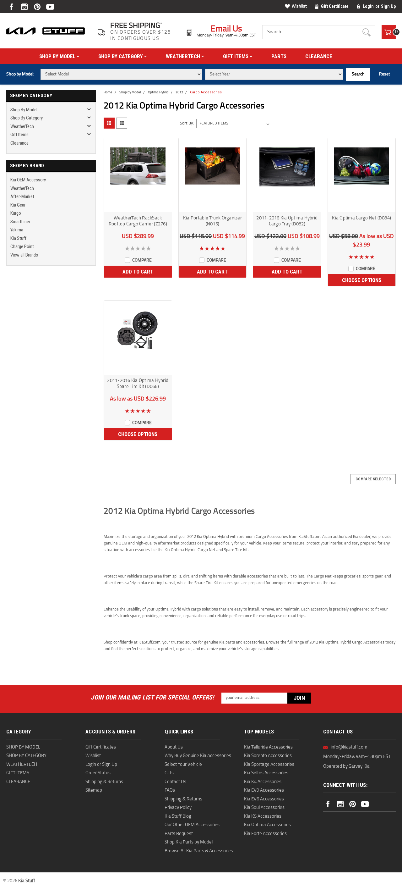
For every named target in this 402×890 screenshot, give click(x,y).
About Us (174, 747)
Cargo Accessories (206, 92)
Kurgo (15, 213)
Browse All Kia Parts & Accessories (199, 851)
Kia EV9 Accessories (264, 790)
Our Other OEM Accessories (192, 825)
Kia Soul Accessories (264, 807)
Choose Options (361, 280)
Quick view (138, 206)
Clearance (318, 56)
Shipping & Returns (104, 782)
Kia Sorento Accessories (268, 756)
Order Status (98, 773)
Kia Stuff (18, 238)
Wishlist (299, 6)
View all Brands (24, 255)
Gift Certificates (100, 747)
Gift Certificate (335, 6)
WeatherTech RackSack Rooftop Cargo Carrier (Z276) (138, 221)
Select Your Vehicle (183, 764)
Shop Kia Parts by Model (189, 842)
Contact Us (175, 782)
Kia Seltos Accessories (266, 773)
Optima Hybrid (158, 92)
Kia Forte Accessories (265, 834)
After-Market (22, 196)
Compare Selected (373, 479)
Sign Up (388, 6)
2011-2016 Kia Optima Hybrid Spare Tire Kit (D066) (137, 384)
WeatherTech (183, 56)
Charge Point (22, 246)
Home (108, 92)
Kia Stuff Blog (178, 816)
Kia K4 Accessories (262, 782)
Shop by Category (121, 56)
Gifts (169, 773)
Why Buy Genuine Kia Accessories (198, 756)
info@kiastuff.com (349, 747)
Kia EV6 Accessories (264, 799)
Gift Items (236, 56)
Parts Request (179, 834)
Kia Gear (17, 205)
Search (358, 74)
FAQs (170, 790)
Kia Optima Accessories (267, 825)
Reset (384, 74)
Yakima (16, 230)
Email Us (226, 29)
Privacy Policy (178, 807)
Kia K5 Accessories (262, 816)
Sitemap (93, 790)
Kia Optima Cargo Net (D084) (361, 218)
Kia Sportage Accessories (269, 764)
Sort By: (187, 123)
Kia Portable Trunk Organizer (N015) (212, 221)
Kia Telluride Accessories (268, 747)
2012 (179, 92)
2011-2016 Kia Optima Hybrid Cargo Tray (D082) (287, 221)
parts (278, 56)
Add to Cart (137, 271)
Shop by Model (58, 56)
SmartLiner (20, 221)
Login (368, 6)
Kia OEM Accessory (28, 180)
